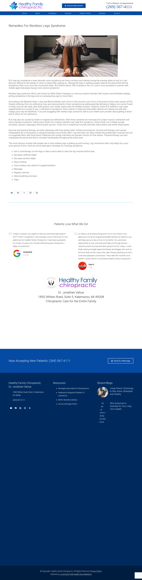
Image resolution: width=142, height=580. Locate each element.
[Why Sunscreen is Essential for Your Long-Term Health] (115, 479)
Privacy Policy (96, 571)
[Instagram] (25, 408)
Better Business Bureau (67, 400)
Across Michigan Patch (67, 404)
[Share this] (18, 193)
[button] (41, 13)
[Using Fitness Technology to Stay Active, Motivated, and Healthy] (115, 392)
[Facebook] (15, 408)
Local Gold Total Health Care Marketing (76, 574)
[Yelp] (29, 408)
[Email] (11, 408)
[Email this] (12, 193)
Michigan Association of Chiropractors (73, 388)
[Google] (20, 408)
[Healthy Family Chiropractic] (26, 6)
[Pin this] (37, 193)
